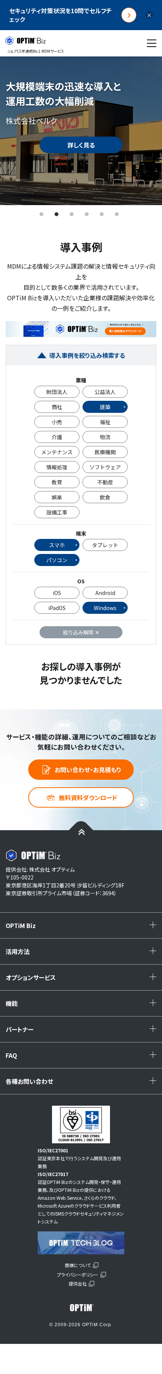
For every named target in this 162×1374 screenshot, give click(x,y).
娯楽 (57, 497)
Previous (17, 131)
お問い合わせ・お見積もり (88, 769)
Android (105, 592)
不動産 (105, 482)
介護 (57, 437)
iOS (57, 592)
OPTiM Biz (83, 928)
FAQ (83, 1058)
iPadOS (57, 608)
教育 (57, 482)
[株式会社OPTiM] (81, 1307)
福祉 (105, 422)
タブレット (105, 545)
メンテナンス (57, 452)
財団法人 (56, 392)
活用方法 (83, 954)
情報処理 (56, 467)
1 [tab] (41, 214)
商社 (57, 407)
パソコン (56, 560)
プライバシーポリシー (77, 1274)
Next (145, 131)
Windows (105, 608)
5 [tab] (101, 214)
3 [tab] (71, 214)
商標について (78, 1265)
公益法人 (105, 392)
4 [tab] (86, 214)
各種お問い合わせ (83, 1084)
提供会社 (78, 1283)
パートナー (83, 1032)
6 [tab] (117, 214)
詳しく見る (81, 144)
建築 (105, 407)
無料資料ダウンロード (88, 797)
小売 (57, 422)
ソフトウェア (105, 467)
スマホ (57, 545)
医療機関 (105, 452)
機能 (83, 1006)
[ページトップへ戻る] (81, 831)
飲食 (105, 497)
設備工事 (56, 512)
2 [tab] (56, 214)
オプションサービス (83, 980)
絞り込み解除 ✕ (81, 632)
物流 (105, 437)
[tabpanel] (81, 130)
